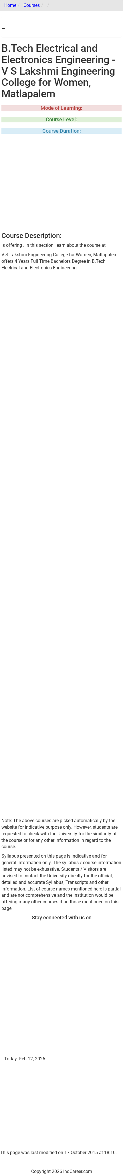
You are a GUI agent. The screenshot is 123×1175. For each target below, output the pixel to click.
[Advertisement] (61, 184)
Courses (31, 5)
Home (10, 5)
